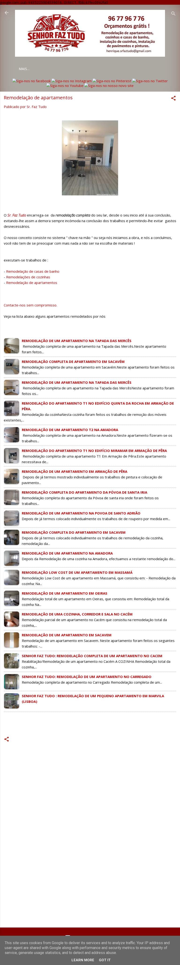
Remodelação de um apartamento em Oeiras (64, 593)
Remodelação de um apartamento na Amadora (67, 553)
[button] (173, 98)
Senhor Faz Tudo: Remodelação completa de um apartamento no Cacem (92, 655)
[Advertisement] (90, 887)
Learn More (82, 960)
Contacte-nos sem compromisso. (30, 305)
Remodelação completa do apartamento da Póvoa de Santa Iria (84, 492)
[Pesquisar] (173, 14)
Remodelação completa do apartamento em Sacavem (74, 532)
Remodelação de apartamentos (32, 282)
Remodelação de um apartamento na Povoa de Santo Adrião (81, 513)
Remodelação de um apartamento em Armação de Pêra (74, 471)
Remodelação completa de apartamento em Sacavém (73, 361)
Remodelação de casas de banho (32, 271)
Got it (105, 960)
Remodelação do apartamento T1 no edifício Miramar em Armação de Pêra (94, 450)
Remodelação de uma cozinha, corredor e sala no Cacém (77, 614)
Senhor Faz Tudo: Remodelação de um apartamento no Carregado (86, 676)
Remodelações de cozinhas (28, 277)
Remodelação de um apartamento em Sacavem (67, 635)
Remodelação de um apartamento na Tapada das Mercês (76, 340)
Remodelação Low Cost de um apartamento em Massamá (77, 572)
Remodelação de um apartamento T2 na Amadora (70, 429)
